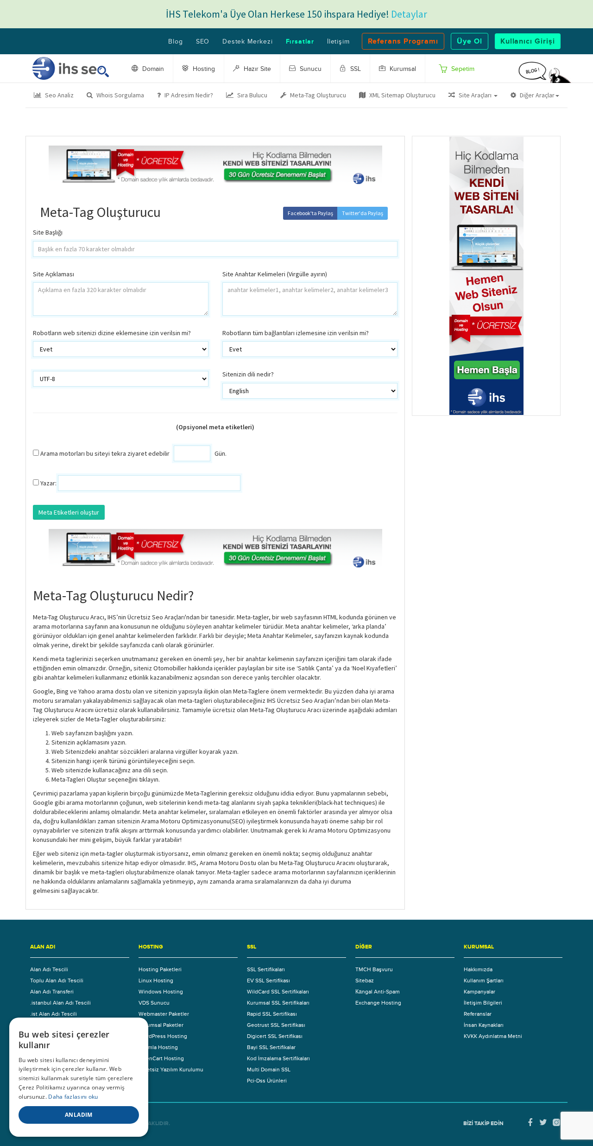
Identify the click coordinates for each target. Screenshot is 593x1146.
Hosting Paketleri (160, 969)
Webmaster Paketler (164, 1014)
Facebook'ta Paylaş (310, 213)
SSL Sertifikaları (266, 969)
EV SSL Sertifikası (268, 980)
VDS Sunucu (154, 1003)
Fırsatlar (300, 41)
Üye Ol (469, 41)
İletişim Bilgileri (483, 1003)
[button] (473, 95)
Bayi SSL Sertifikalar (271, 1047)
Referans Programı (403, 41)
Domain (152, 69)
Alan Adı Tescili (49, 969)
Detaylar (409, 13)
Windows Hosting (161, 991)
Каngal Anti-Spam (377, 991)
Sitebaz (364, 980)
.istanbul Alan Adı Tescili (60, 1003)
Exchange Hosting (378, 1003)
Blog (175, 41)
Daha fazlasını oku (73, 1097)
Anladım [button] (79, 1115)
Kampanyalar (479, 991)
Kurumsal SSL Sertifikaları (278, 1003)
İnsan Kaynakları (484, 1025)
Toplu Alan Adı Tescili (56, 980)
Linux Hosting (156, 980)
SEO (202, 41)
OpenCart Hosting (161, 1058)
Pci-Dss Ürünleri (267, 1080)
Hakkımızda (478, 969)
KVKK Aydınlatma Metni (493, 1036)
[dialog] (78, 1077)
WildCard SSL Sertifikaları (278, 991)
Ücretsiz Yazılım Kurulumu (171, 1069)
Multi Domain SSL (268, 1069)
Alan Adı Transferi (52, 991)
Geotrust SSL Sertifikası (276, 1025)
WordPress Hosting (163, 1036)
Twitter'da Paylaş (362, 213)
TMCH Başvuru (374, 969)
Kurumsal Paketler (161, 1025)
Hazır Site (256, 69)
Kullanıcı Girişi (527, 41)
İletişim (338, 41)
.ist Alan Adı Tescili (53, 1014)
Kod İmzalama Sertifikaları (278, 1058)
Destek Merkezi (247, 41)
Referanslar (478, 1014)
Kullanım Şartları (484, 980)
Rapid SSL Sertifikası (272, 1014)
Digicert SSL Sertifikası (275, 1036)
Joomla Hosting (158, 1047)
